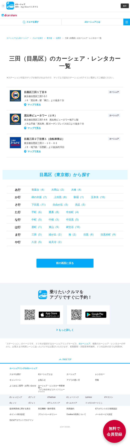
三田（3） (37, 234)
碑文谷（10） (74, 227)
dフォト (32, 403)
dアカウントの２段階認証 (106, 409)
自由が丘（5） (61, 204)
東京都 (49, 38)
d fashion (51, 397)
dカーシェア (84, 343)
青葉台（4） (39, 189)
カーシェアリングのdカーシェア (23, 368)
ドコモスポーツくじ (93, 403)
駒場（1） (79, 197)
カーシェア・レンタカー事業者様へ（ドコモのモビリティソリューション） (51, 389)
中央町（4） (73, 212)
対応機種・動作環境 (46, 409)
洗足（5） (81, 204)
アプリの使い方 (73, 380)
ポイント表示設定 (17, 414)
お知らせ (42, 380)
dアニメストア (53, 403)
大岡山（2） (58, 189)
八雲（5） (37, 242)
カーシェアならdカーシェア (18, 38)
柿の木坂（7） (40, 197)
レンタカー (100, 374)
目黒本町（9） (109, 234)
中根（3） (54, 219)
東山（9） (54, 227)
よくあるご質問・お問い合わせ (23, 386)
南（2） (73, 234)
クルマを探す (37, 38)
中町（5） (37, 219)
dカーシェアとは (45, 374)
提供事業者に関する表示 (20, 409)
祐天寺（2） (56, 242)
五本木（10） (99, 197)
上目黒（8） (61, 197)
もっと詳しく (66, 329)
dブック (32, 397)
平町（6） (37, 212)
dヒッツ (13, 403)
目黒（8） (89, 234)
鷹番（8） (54, 212)
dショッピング (16, 397)
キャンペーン (15, 380)
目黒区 (58, 38)
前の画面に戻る (65, 263)
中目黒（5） (73, 219)
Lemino (88, 397)
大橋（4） (77, 189)
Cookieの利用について (76, 414)
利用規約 (70, 409)
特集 (97, 380)
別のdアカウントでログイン (21, 420)
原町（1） (37, 227)
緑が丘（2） (56, 234)
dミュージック (72, 397)
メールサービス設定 (103, 414)
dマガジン (108, 397)
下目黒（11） (39, 204)
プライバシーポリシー (47, 414)
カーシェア (71, 374)
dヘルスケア (71, 403)
